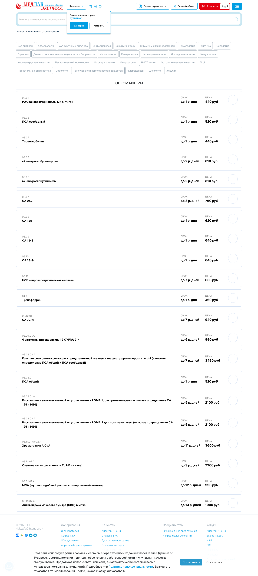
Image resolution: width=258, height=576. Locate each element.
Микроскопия (128, 62)
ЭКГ (209, 545)
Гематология (187, 45)
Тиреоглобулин (33, 141)
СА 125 (27, 220)
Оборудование (69, 540)
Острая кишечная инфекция (178, 62)
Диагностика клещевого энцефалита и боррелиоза (64, 54)
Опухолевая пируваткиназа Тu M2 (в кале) (52, 465)
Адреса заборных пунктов (76, 545)
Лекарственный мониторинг (72, 62)
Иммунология (129, 54)
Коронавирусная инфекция (34, 62)
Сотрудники (68, 535)
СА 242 (27, 201)
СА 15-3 (28, 240)
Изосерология (108, 54)
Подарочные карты (113, 545)
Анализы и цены (111, 530)
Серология (62, 70)
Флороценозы (135, 70)
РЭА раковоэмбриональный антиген (47, 101)
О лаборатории (70, 530)
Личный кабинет (186, 6)
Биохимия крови (125, 45)
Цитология (155, 70)
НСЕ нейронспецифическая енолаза (48, 280)
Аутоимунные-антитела (73, 45)
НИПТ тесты (148, 62)
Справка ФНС (110, 535)
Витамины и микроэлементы (157, 45)
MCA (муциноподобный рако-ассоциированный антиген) (63, 485)
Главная (20, 31)
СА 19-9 (28, 260)
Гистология (222, 45)
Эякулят (171, 70)
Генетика (205, 45)
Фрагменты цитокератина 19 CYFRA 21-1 (51, 339)
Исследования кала (154, 54)
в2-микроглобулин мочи (39, 181)
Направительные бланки (177, 535)
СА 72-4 (28, 320)
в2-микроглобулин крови (40, 161)
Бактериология (101, 45)
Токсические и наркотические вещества (98, 70)
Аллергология (46, 45)
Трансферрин (31, 300)
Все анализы (34, 31)
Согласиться (191, 562)
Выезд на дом (215, 535)
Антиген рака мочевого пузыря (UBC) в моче (54, 505)
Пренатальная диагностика (34, 70)
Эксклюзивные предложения (180, 530)
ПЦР (202, 62)
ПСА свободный (33, 121)
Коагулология (208, 54)
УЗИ (209, 540)
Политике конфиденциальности (130, 566)
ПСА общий (30, 381)
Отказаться (214, 562)
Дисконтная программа (115, 540)
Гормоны (23, 54)
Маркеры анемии (104, 62)
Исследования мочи (183, 54)
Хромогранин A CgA (36, 445)
